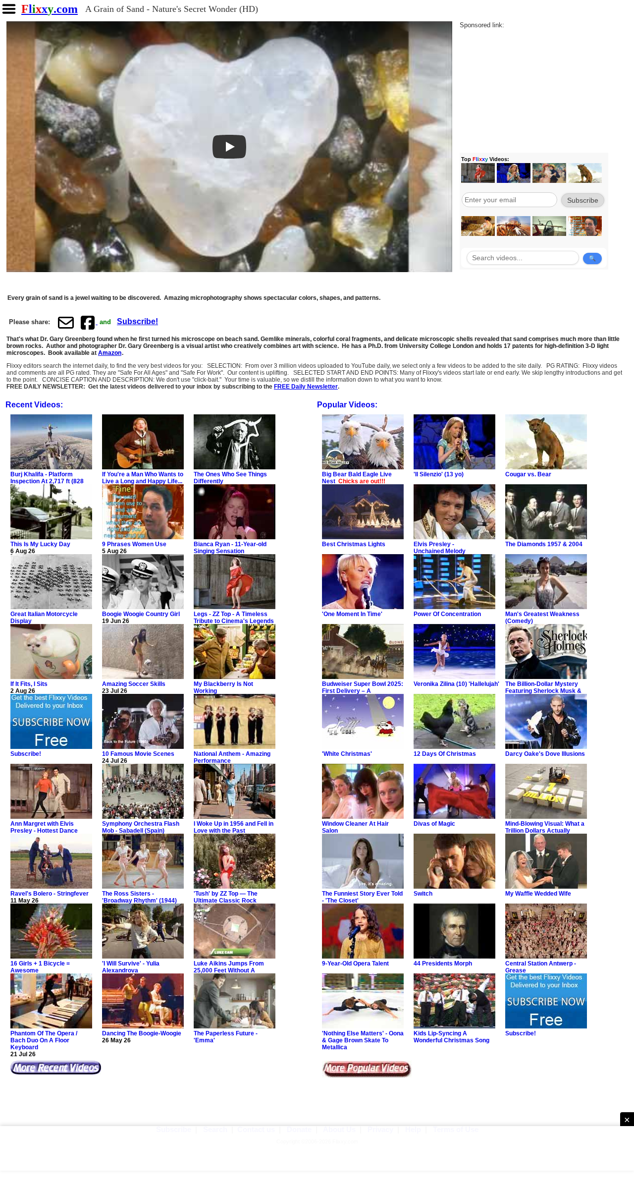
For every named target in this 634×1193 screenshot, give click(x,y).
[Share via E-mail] (66, 322)
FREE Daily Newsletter (306, 386)
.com (49, 8)
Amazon (109, 352)
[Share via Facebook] (89, 322)
